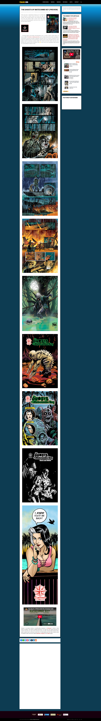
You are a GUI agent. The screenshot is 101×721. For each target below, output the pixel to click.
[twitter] (81, 719)
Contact (77, 2)
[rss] (77, 719)
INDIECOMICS (43, 12)
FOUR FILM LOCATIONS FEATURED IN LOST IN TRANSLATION (72, 19)
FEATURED (65, 2)
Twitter (48, 633)
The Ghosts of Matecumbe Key (33, 37)
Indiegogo (49, 628)
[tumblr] (79, 719)
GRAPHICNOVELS (38, 12)
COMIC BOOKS (46, 2)
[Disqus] (40, 660)
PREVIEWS (47, 12)
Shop (71, 2)
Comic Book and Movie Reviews (25, 719)
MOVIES (53, 2)
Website (38, 633)
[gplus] (70, 719)
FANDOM (59, 2)
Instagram (43, 633)
